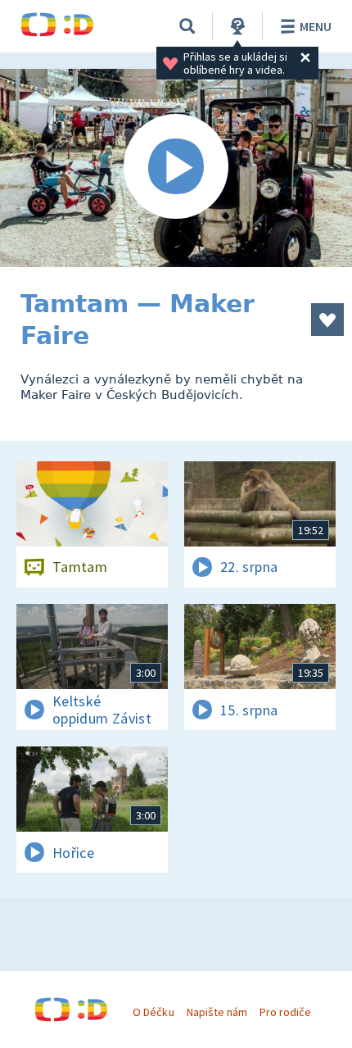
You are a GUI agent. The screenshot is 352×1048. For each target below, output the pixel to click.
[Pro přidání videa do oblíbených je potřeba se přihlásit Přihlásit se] (327, 319)
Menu (316, 26)
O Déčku (153, 1012)
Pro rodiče (285, 1012)
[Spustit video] (176, 168)
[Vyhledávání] (187, 26)
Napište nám (217, 1012)
